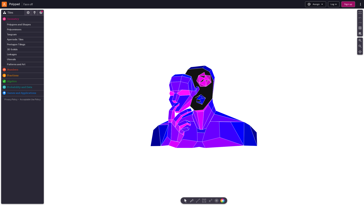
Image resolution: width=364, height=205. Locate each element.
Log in (334, 4)
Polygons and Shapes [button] (19, 24)
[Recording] (217, 200)
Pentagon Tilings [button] (16, 44)
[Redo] (360, 22)
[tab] (13, 12)
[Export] (360, 33)
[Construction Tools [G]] (198, 200)
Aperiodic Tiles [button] (15, 39)
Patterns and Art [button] (16, 64)
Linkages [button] (12, 54)
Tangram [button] (12, 34)
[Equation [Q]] (210, 200)
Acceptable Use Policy (30, 99)
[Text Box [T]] (204, 200)
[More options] (360, 4)
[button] (22, 19)
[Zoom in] (360, 40)
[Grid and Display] (360, 28)
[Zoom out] (360, 46)
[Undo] (360, 17)
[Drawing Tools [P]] (192, 200)
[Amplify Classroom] (4, 4)
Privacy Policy (10, 99)
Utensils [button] (11, 59)
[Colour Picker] (223, 200)
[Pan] (360, 52)
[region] (182, 107)
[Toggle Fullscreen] (360, 12)
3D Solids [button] (12, 49)
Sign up (348, 4)
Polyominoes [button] (14, 29)
